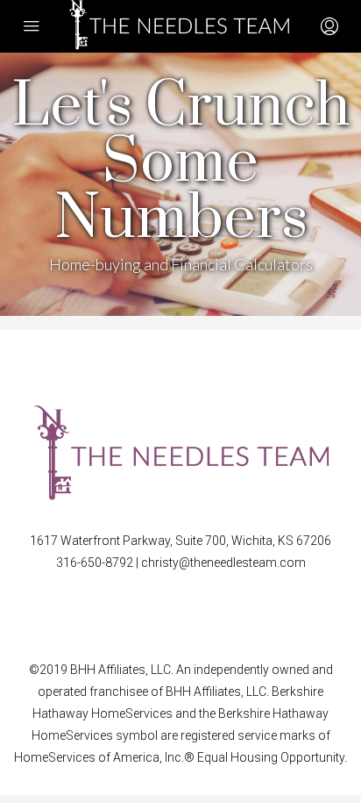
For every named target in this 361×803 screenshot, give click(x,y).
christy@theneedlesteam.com (223, 563)
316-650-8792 (96, 563)
